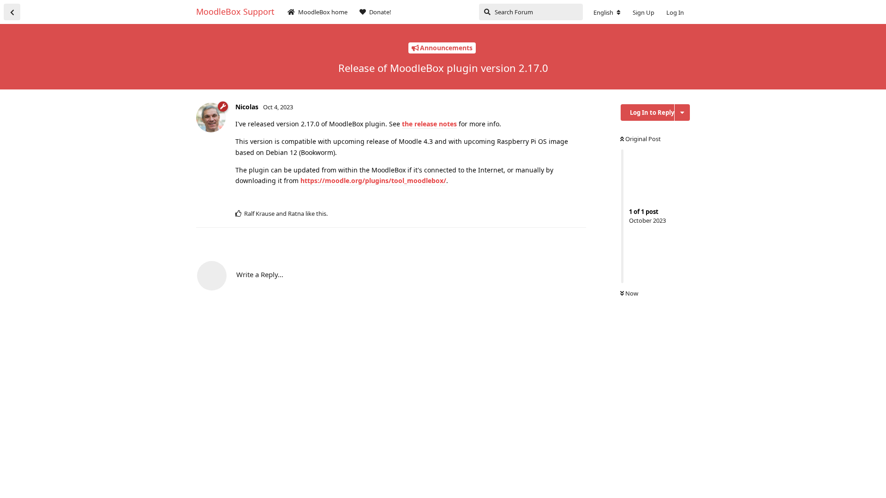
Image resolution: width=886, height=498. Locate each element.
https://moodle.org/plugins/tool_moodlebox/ (373, 180)
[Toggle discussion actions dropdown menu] (682, 112)
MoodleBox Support (235, 11)
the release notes (429, 123)
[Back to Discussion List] (12, 12)
